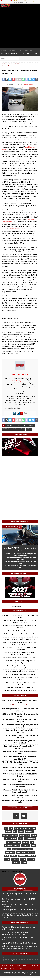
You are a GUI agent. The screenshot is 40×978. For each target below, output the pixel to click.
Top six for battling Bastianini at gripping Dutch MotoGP (20, 657)
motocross (8, 845)
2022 (6, 828)
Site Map (20, 968)
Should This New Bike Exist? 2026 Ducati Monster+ (20, 767)
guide (20, 838)
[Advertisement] (20, 28)
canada (21, 832)
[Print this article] (20, 79)
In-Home (15, 429)
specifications (10, 852)
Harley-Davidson (30, 838)
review (30, 849)
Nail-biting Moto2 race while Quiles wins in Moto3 (20, 674)
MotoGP (16, 845)
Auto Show (10, 425)
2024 (16, 828)
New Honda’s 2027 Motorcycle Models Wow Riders (20, 631)
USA (33, 859)
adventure (23, 828)
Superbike (13, 856)
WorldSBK (16, 863)
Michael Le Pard (28, 84)
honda (9, 842)
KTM (32, 842)
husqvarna (16, 842)
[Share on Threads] (36, 79)
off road (16, 849)
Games (35, 53)
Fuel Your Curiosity (20, 695)
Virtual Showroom (16, 229)
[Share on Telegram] (30, 79)
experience (6, 429)
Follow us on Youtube (8, 961)
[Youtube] (21, 413)
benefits (8, 832)
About (36, 1)
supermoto (22, 856)
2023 (11, 828)
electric (34, 835)
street (6, 856)
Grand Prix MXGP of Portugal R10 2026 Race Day (20, 639)
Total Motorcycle (17, 381)
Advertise (4, 965)
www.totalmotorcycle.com (13, 408)
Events (31, 425)
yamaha (24, 863)
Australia (32, 828)
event (24, 425)
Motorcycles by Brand (8, 53)
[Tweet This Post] (6, 79)
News (10, 64)
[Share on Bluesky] (33, 79)
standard (31, 852)
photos (23, 849)
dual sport (13, 835)
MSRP (33, 845)
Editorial (20, 2)
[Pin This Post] (13, 79)
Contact (25, 2)
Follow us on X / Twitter (8, 958)
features (13, 838)
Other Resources (24, 53)
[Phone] (25, 413)
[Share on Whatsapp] (23, 79)
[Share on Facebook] (3, 79)
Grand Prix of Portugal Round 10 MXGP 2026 (20, 687)
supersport (31, 856)
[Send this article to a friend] (16, 79)
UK (29, 859)
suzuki (7, 859)
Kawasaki (25, 842)
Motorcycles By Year (26, 50)
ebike (27, 835)
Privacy (15, 2)
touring (22, 859)
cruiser (5, 835)
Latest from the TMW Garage (20, 521)
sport (24, 852)
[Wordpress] (14, 413)
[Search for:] (9, 58)
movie (22, 429)
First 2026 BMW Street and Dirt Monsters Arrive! (20, 771)
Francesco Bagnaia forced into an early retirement (20, 671)
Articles (3, 50)
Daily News (12, 50)
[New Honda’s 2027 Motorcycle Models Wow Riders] (20, 544)
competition (29, 832)
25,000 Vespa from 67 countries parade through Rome (20, 690)
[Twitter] (18, 413)
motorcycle (25, 845)
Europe (7, 838)
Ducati (22, 835)
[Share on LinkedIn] (10, 79)
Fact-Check (4, 968)
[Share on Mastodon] (26, 79)
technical (15, 859)
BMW (18, 425)
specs (18, 852)
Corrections (34, 965)
